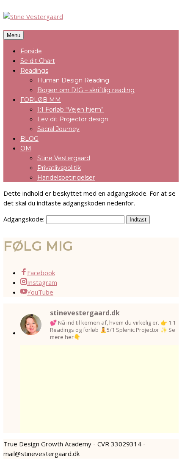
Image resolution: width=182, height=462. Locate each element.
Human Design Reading (73, 80)
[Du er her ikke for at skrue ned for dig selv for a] (131, 358)
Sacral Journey (58, 129)
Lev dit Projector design (72, 119)
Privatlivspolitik (59, 168)
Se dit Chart (37, 61)
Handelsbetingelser (66, 177)
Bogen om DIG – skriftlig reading (86, 90)
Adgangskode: (24, 219)
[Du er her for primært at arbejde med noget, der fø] (99, 358)
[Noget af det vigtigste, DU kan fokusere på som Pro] (66, 358)
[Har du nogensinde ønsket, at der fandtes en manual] (34, 358)
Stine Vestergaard (63, 158)
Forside (31, 51)
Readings (34, 70)
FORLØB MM (40, 100)
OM (25, 148)
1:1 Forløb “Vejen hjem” (70, 109)
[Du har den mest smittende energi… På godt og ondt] (164, 358)
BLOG (29, 138)
